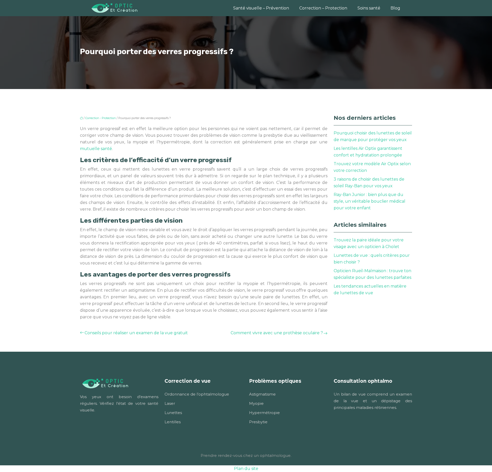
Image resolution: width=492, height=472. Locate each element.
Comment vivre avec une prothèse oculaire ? (277, 332)
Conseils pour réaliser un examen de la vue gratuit (136, 332)
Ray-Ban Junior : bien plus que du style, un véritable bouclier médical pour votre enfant (369, 201)
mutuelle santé (96, 148)
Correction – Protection (323, 8)
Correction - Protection (100, 118)
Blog (395, 8)
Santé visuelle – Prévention (261, 8)
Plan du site (246, 468)
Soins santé (368, 8)
